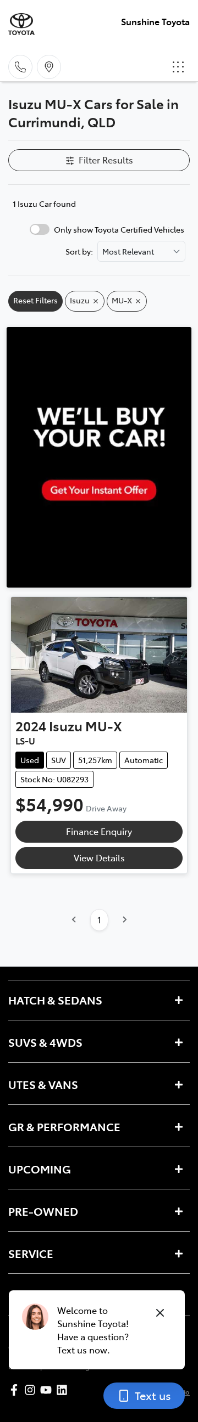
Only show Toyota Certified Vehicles (119, 229)
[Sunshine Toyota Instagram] (32, 1390)
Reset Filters (35, 300)
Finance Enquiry (99, 831)
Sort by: (79, 251)
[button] (178, 67)
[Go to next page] (124, 920)
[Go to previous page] (74, 920)
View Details (99, 857)
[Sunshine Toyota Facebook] (16, 1390)
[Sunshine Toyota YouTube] (48, 1390)
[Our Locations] (48, 66)
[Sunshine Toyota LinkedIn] (64, 1390)
